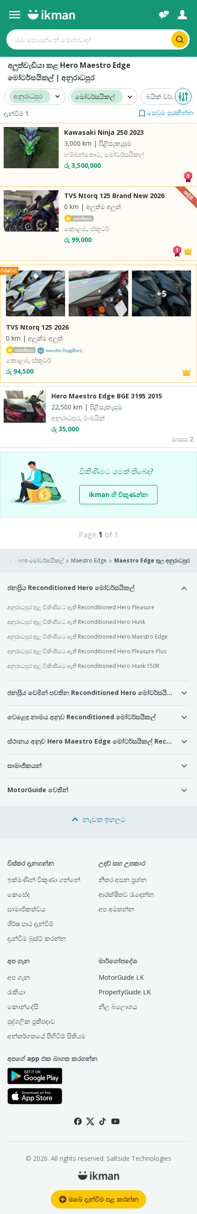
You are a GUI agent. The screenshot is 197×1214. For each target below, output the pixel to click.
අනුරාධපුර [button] (28, 96)
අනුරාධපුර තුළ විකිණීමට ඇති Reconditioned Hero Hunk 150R (83, 666)
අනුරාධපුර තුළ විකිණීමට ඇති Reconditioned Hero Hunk (76, 622)
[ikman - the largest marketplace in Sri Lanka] (51, 15)
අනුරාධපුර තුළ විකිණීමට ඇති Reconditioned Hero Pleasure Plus (86, 651)
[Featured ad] (187, 250)
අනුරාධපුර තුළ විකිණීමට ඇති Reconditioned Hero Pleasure (80, 607)
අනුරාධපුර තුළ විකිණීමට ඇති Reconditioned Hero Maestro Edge (87, 636)
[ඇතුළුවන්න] (182, 14)
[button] (166, 112)
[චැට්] (164, 14)
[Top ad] (187, 176)
